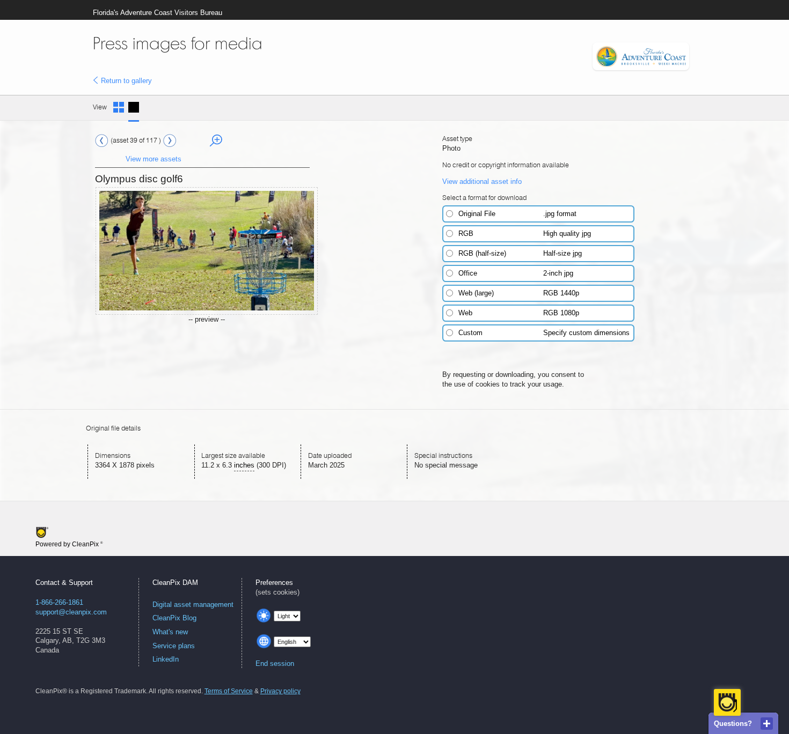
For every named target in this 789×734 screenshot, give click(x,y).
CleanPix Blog (174, 618)
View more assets (153, 159)
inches (244, 465)
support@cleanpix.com (71, 612)
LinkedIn (165, 659)
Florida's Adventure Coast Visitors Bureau (157, 13)
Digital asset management (192, 604)
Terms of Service (228, 691)
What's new (170, 632)
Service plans (173, 646)
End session (274, 663)
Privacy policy (280, 691)
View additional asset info (482, 181)
